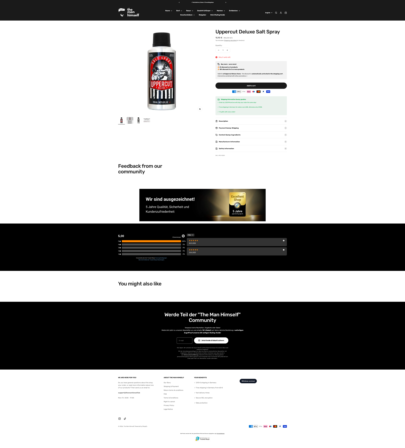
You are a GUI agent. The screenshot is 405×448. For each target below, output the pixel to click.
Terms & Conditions (171, 398)
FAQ (165, 394)
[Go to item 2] (130, 120)
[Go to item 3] (138, 120)
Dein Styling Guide (217, 15)
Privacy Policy (169, 405)
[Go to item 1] (121, 120)
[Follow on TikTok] (125, 418)
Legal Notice (168, 409)
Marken (220, 11)
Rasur (188, 11)
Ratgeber (202, 15)
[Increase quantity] (227, 50)
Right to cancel (169, 402)
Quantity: (218, 45)
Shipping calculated (230, 40)
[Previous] (179, 2)
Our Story (167, 383)
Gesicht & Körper (204, 11)
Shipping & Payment (171, 386)
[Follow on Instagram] (119, 418)
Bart (178, 11)
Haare (167, 11)
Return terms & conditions (173, 390)
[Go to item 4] (146, 120)
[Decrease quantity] (219, 50)
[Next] (225, 2)
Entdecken (233, 11)
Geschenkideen (186, 15)
